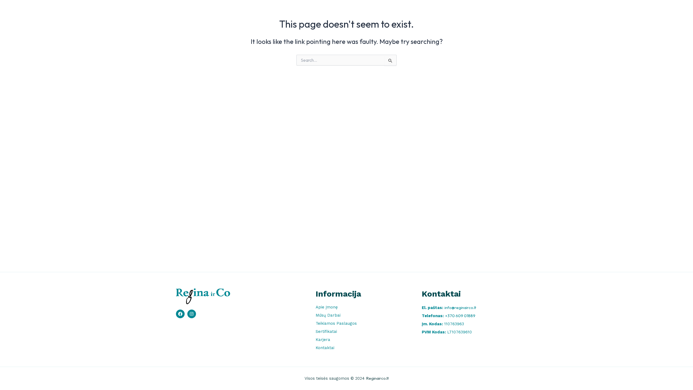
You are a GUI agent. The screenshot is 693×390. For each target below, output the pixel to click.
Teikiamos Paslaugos (406, 11)
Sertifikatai (447, 11)
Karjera (476, 11)
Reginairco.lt (377, 378)
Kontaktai (502, 11)
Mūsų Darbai (365, 11)
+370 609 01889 (460, 315)
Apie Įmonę (331, 11)
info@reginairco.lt (460, 307)
